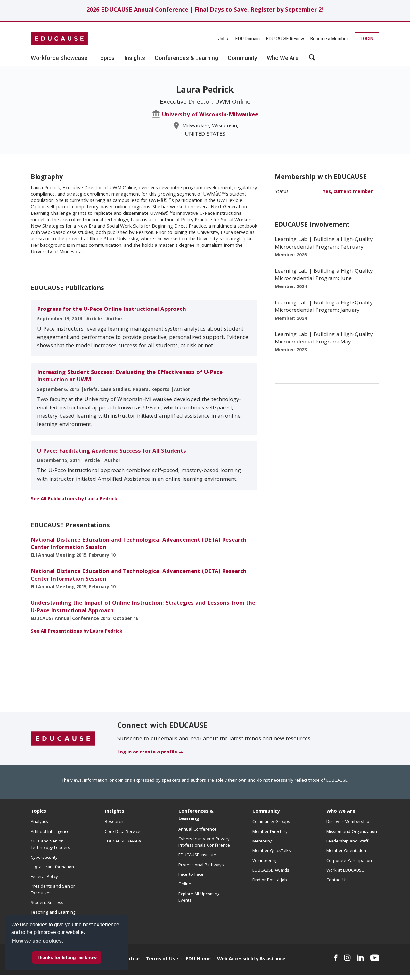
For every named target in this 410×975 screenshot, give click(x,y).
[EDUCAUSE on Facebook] (335, 957)
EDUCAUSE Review (285, 39)
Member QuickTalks (271, 851)
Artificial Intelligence (50, 831)
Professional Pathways (201, 865)
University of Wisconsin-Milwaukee (210, 115)
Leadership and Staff (347, 841)
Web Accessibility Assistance (251, 959)
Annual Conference (197, 829)
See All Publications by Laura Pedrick (74, 499)
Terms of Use (162, 959)
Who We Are (340, 812)
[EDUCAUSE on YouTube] (374, 957)
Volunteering (264, 861)
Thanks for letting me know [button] (67, 957)
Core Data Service (122, 831)
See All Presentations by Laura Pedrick (76, 631)
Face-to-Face (190, 874)
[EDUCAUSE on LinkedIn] (360, 957)
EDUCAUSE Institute (197, 855)
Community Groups (271, 822)
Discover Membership (347, 822)
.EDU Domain (247, 39)
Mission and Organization (351, 831)
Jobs (223, 39)
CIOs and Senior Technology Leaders (50, 844)
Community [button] (242, 58)
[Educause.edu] (63, 739)
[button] (312, 59)
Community (266, 812)
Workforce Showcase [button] (59, 58)
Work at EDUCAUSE (345, 870)
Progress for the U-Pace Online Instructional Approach (111, 309)
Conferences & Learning (196, 815)
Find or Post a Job (269, 880)
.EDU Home (197, 959)
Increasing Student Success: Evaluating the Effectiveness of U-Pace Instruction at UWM (130, 376)
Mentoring (262, 841)
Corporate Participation (349, 861)
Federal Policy (44, 877)
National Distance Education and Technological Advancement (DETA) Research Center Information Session (139, 544)
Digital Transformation (52, 867)
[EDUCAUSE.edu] (59, 38)
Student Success (47, 903)
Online (184, 884)
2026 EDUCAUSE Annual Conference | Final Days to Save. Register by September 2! (205, 10)
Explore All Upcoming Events (198, 897)
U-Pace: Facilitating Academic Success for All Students (111, 451)
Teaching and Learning (53, 912)
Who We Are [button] (283, 58)
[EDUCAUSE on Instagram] (347, 957)
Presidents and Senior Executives (53, 890)
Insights (114, 812)
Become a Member (329, 39)
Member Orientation (346, 851)
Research (114, 822)
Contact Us (337, 880)
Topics (38, 812)
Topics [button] (106, 58)
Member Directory (270, 831)
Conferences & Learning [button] (186, 58)
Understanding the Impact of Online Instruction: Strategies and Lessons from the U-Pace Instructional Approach (143, 607)
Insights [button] (134, 58)
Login (367, 39)
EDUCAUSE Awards (270, 870)
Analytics (39, 822)
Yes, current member (348, 192)
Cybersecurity (44, 857)
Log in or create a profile (147, 752)
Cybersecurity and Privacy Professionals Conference (204, 842)
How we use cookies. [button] (37, 941)
